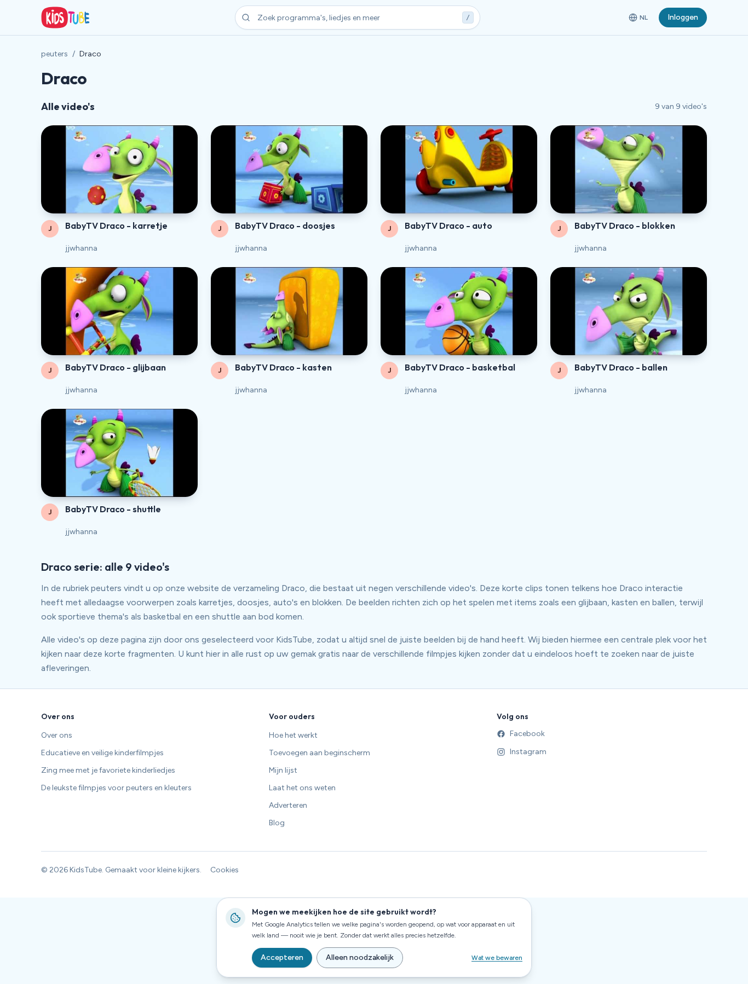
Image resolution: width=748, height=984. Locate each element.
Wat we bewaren (496, 958)
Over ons (56, 735)
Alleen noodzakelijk (360, 957)
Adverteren (288, 805)
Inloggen (683, 17)
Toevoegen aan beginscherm (319, 752)
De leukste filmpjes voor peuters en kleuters (116, 787)
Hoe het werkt (293, 735)
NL (640, 20)
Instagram (528, 751)
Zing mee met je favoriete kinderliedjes (108, 770)
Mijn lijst (283, 770)
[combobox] (357, 17)
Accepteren (282, 957)
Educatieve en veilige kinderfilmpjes (102, 752)
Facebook (527, 733)
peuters (54, 54)
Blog (277, 822)
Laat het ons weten (302, 787)
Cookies (224, 870)
